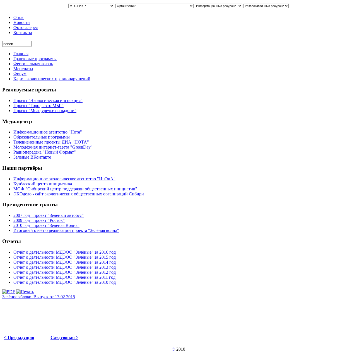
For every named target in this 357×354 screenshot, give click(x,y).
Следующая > (64, 337)
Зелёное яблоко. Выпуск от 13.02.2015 (38, 296)
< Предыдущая (19, 337)
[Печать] (25, 291)
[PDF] (8, 291)
